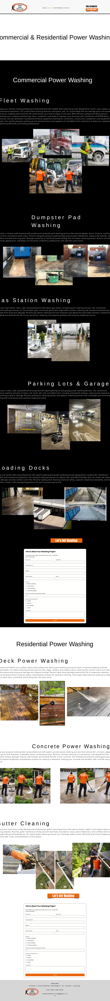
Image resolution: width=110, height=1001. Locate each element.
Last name (58, 559)
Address (27, 570)
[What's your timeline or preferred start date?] (26, 595)
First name (28, 559)
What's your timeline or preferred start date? (35, 593)
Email (57, 576)
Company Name (29, 565)
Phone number (29, 576)
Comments (28, 610)
